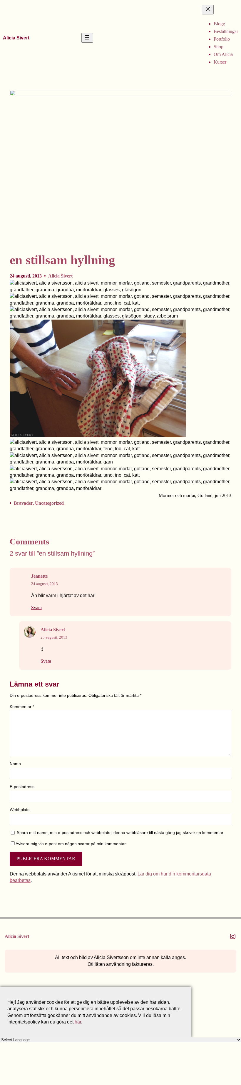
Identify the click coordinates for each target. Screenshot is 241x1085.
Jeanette (39, 576)
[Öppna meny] (87, 38)
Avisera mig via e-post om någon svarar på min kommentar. (71, 843)
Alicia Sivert (16, 37)
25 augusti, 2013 (54, 637)
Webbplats (19, 809)
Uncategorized (49, 503)
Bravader (23, 503)
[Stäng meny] (208, 9)
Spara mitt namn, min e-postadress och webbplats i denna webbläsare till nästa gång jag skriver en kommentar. (120, 832)
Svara (36, 607)
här (78, 1021)
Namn (15, 763)
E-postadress (22, 786)
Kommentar (22, 706)
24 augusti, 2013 (44, 583)
